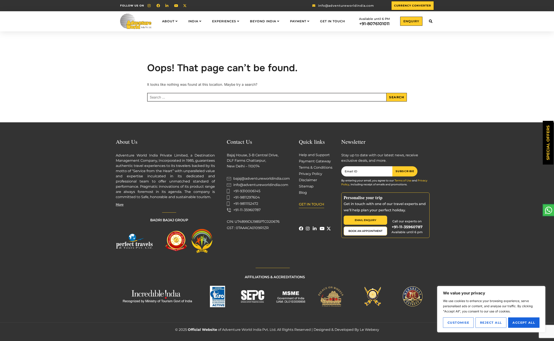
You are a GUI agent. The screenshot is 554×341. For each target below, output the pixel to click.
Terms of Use (403, 180)
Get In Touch (311, 204)
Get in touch (332, 21)
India (193, 21)
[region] (491, 309)
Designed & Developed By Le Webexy (346, 330)
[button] (430, 21)
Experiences (224, 21)
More (120, 205)
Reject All (491, 323)
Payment (298, 21)
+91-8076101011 (374, 23)
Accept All (523, 323)
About (168, 21)
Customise (458, 323)
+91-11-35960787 (407, 227)
